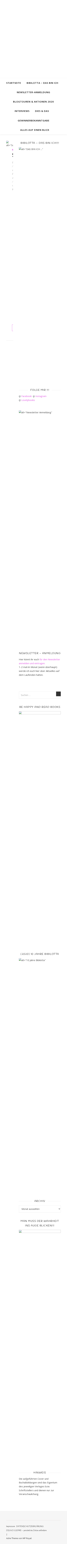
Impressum (10, 1526)
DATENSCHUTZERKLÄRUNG (30, 1526)
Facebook (27, 396)
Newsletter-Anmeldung (33, 92)
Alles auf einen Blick (34, 129)
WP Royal (27, 1538)
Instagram (41, 396)
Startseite (13, 82)
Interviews (22, 110)
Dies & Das (42, 110)
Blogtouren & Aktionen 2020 (33, 101)
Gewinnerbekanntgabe (33, 120)
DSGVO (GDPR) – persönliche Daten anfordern (26, 1530)
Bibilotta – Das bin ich (42, 82)
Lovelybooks (28, 400)
